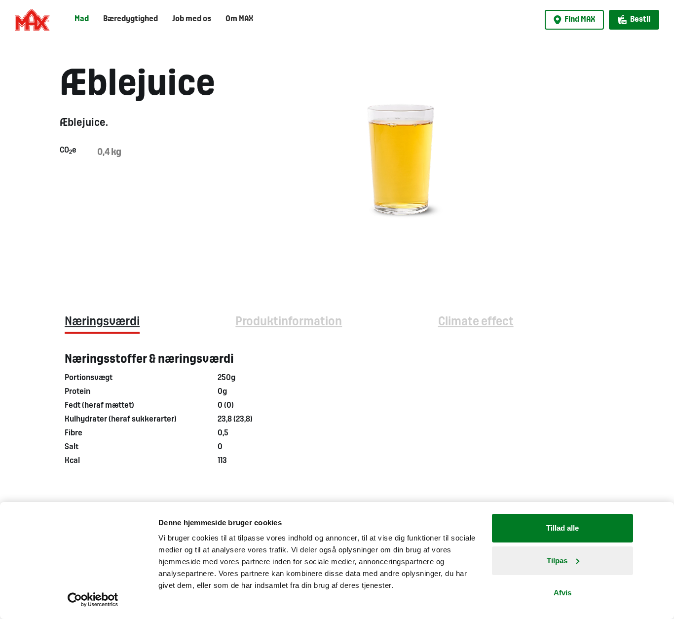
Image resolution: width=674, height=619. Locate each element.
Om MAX (239, 19)
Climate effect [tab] (476, 322)
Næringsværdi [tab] (102, 322)
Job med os (191, 19)
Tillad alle (562, 528)
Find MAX (579, 19)
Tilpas (557, 560)
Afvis (562, 592)
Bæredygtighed (130, 19)
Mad (82, 19)
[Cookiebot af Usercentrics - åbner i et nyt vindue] (93, 599)
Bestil (640, 19)
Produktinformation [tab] (288, 322)
